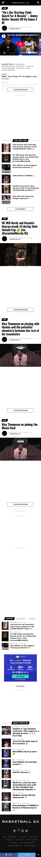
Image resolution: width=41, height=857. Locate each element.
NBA (28, 68)
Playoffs (23, 837)
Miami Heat (21, 68)
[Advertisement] (20, 116)
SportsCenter (31, 840)
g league (30, 66)
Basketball (20, 64)
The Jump (9, 840)
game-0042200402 (9, 68)
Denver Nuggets (9, 66)
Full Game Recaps (27, 843)
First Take (19, 840)
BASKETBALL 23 (15, 28)
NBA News (13, 837)
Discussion (33, 837)
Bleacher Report (14, 845)
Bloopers (13, 843)
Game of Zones (30, 845)
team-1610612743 (9, 70)
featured (21, 66)
